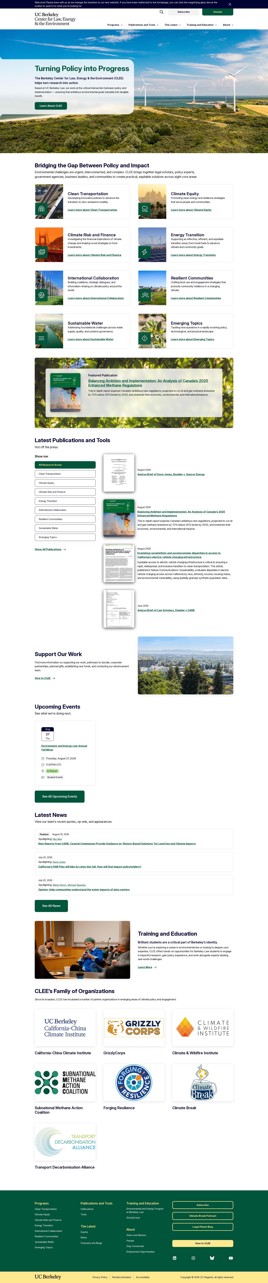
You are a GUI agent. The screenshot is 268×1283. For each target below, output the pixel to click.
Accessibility (143, 1277)
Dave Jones (59, 861)
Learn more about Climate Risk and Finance (94, 255)
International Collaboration (48, 1230)
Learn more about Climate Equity (191, 209)
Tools (84, 1214)
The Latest (88, 1226)
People (130, 1240)
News (84, 1237)
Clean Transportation (46, 1209)
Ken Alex (57, 839)
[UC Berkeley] (48, 1277)
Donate (218, 11)
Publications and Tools (96, 1203)
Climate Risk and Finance (48, 1220)
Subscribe (184, 11)
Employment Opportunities (140, 1251)
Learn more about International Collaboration (96, 298)
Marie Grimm (59, 885)
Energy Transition (44, 1225)
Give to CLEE (202, 1243)
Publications (87, 1209)
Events (84, 1232)
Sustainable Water (44, 1241)
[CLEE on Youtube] (231, 1258)
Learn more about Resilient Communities (196, 298)
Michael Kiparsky (77, 885)
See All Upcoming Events (59, 796)
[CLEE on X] (212, 1258)
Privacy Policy (99, 1277)
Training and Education (142, 1203)
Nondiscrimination (121, 1277)
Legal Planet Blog (202, 1226)
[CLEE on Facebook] (174, 1258)
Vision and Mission (136, 1235)
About (130, 1229)
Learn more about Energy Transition (193, 255)
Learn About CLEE (51, 105)
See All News (51, 906)
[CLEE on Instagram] (193, 1258)
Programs (42, 1203)
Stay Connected (135, 1246)
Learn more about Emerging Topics (192, 339)
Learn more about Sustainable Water (91, 339)
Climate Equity (42, 1214)
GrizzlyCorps (133, 1217)
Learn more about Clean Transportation (92, 209)
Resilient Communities (46, 1236)
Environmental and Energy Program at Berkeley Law (145, 1210)
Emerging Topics (44, 1247)
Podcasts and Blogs (91, 1243)
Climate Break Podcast (202, 1215)
